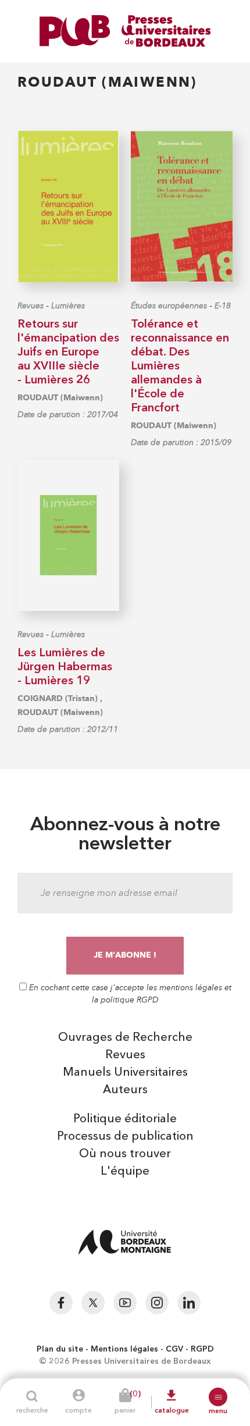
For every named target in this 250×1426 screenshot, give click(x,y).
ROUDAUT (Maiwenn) (60, 398)
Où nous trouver (125, 1154)
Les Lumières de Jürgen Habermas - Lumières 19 (64, 667)
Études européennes (169, 306)
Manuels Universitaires (125, 1073)
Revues (30, 306)
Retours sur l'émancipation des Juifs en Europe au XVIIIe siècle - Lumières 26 (68, 352)
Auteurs (125, 1090)
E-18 (223, 306)
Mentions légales (124, 1349)
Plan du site (60, 1349)
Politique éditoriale (125, 1119)
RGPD (202, 1349)
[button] (218, 1397)
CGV (174, 1349)
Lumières (68, 306)
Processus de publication (125, 1137)
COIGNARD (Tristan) (57, 698)
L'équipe (125, 1172)
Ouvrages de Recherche (125, 1038)
